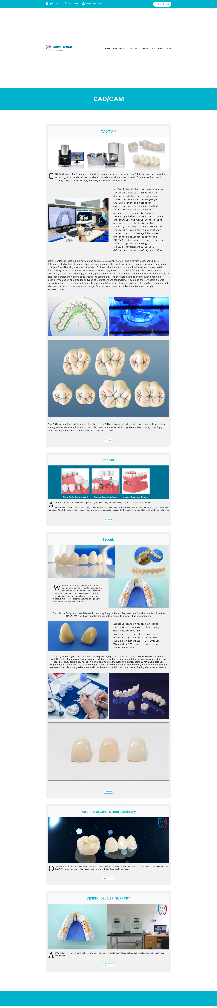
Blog (153, 48)
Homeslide (108, 878)
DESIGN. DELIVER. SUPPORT (108, 898)
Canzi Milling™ (119, 48)
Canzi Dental (62, 47)
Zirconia (108, 539)
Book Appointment (162, 4)
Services (133, 48)
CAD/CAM (108, 131)
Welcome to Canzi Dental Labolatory (108, 812)
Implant (108, 460)
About (145, 48)
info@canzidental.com (94, 4)
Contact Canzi (164, 48)
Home (107, 48)
